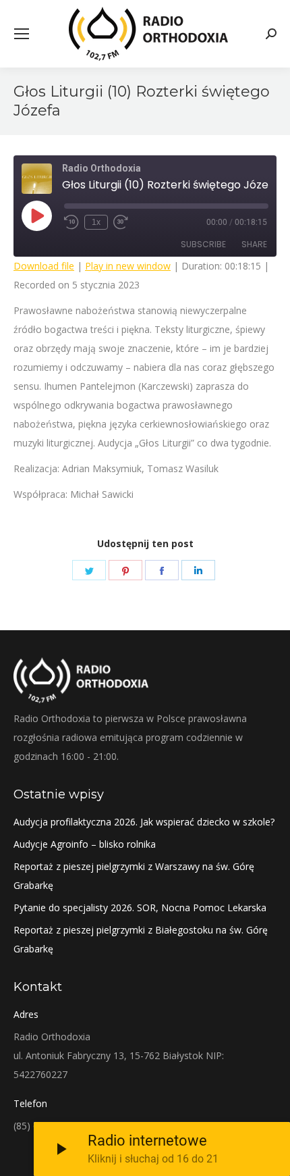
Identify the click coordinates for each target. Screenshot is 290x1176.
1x (96, 222)
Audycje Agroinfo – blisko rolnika (84, 844)
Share (254, 244)
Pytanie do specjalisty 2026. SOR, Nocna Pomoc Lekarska (139, 907)
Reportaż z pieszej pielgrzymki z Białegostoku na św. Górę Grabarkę (140, 939)
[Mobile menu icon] (21, 34)
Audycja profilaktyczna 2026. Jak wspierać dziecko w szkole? (143, 821)
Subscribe (203, 244)
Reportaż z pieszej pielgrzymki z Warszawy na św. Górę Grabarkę (133, 876)
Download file (43, 265)
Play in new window (128, 265)
